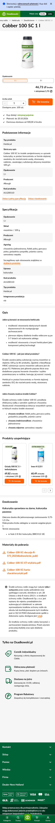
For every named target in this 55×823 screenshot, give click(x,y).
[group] (46, 14)
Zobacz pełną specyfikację (14, 199)
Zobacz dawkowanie (37, 199)
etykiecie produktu (12, 263)
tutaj (39, 616)
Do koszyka (16, 481)
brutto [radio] (42, 14)
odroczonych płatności (28, 4)
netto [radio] (50, 14)
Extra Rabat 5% (38, 447)
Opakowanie (7, 76)
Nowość (9, 447)
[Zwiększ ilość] (23, 103)
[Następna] (50, 490)
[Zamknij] (51, 3)
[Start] (27, 817)
